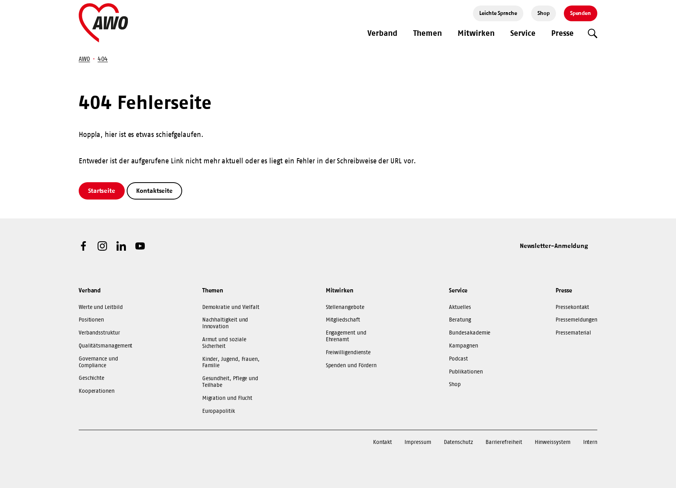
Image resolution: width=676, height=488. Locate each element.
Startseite (101, 190)
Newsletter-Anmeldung (554, 245)
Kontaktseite (154, 190)
